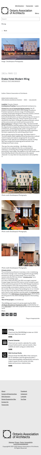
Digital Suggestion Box (8, 399)
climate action (27, 277)
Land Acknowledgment (20, 444)
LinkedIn (23, 396)
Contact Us (4, 402)
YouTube (23, 399)
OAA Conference (6, 123)
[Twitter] (7, 314)
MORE (10, 337)
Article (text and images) (10, 81)
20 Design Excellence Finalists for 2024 (13, 305)
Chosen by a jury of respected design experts (15, 108)
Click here (7, 306)
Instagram (24, 394)
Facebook (24, 391)
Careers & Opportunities (9, 394)
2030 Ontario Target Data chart (21, 294)
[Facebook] (11, 314)
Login (37, 6)
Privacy (17, 442)
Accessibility (28, 442)
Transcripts (29, 6)
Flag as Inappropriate (33, 318)
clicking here (35, 292)
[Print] (15, 314)
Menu (37, 14)
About (3, 391)
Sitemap (11, 442)
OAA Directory (19, 6)
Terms (22, 442)
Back (5, 30)
